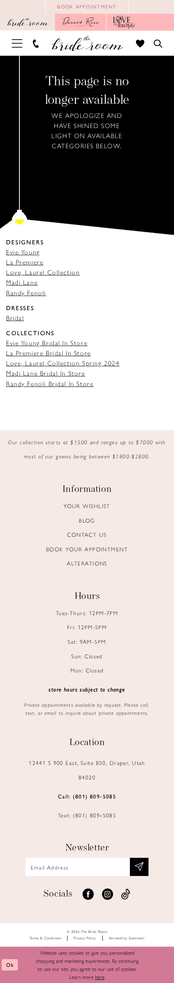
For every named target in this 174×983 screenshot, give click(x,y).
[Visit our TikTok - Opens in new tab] (126, 894)
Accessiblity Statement (127, 938)
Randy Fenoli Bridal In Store (49, 383)
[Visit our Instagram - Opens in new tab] (107, 894)
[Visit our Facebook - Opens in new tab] (88, 894)
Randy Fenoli (26, 292)
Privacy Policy (85, 938)
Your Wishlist (87, 506)
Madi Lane (22, 282)
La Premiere (24, 262)
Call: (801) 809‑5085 (87, 796)
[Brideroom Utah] (87, 43)
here (99, 977)
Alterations (87, 563)
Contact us (86, 534)
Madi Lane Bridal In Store (45, 373)
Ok (10, 964)
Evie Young (23, 251)
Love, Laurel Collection (43, 272)
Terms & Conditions (45, 938)
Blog (87, 520)
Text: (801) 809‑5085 (87, 815)
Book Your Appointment (87, 549)
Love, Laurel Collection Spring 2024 (62, 363)
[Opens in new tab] (80, 22)
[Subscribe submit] (139, 867)
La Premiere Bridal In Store (48, 352)
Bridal (15, 317)
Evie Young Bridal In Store (46, 342)
